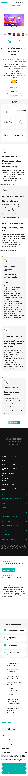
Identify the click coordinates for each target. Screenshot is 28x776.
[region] (14, 20)
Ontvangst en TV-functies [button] (9, 517)
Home (2, 5)
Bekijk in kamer (15, 42)
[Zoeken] (23, 2)
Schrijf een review (8, 570)
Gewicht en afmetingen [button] (8, 539)
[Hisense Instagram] (9, 729)
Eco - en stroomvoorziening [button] (9, 526)
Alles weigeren (14, 769)
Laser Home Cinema (8, 740)
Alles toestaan (14, 765)
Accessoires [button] (4, 530)
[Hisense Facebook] (4, 729)
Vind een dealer (14, 95)
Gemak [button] (3, 508)
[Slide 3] (14, 34)
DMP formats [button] (5, 535)
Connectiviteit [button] (5, 521)
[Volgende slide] (26, 20)
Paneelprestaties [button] (6, 494)
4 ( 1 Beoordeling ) (19, 59)
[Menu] (26, 2)
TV (3, 735)
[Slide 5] (23, 34)
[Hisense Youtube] (14, 729)
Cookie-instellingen (14, 773)
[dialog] (14, 764)
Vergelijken (15, 91)
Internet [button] (3, 512)
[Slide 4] (18, 34)
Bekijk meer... (14, 422)
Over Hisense (5, 748)
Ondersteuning (6, 752)
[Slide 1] (5, 34)
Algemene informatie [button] (7, 453)
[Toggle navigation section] (26, 736)
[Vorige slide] (2, 20)
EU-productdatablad (14, 85)
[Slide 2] (9, 34)
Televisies (7, 5)
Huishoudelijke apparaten (9, 744)
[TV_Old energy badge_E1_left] (14, 81)
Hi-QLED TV (13, 5)
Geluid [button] (3, 503)
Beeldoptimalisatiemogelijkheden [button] (11, 499)
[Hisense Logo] (7, 2)
